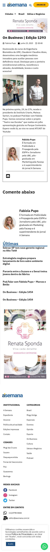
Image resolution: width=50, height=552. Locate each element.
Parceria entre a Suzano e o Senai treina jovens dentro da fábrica (25, 273)
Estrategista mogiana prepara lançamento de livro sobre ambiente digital (23, 261)
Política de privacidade (12, 424)
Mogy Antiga (32, 415)
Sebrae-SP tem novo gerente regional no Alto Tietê (23, 249)
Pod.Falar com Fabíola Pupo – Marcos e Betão (24, 283)
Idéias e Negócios (36, 14)
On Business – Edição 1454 (18, 292)
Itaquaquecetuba (10, 457)
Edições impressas (11, 429)
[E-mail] (8, 176)
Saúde (29, 453)
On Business (32, 439)
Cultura (30, 444)
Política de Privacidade (21, 534)
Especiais (31, 420)
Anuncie (6, 420)
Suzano (6, 452)
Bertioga (6, 476)
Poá (4, 467)
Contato (6, 434)
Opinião (30, 429)
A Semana (7, 410)
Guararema (8, 471)
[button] (4, 5)
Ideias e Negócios (34, 448)
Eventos (30, 424)
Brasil (21, 14)
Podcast (30, 458)
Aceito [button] (10, 544)
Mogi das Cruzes (10, 448)
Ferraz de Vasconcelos (12, 462)
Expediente (8, 415)
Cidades (9, 14)
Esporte (30, 434)
